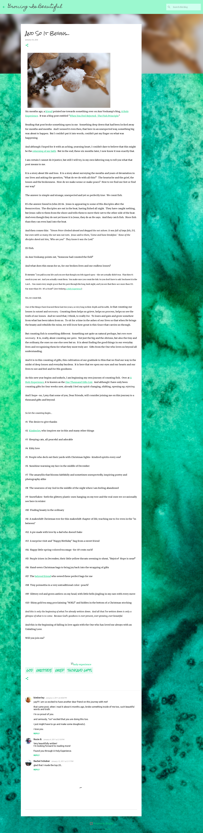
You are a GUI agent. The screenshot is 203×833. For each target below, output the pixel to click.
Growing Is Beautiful (35, 7)
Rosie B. (38, 739)
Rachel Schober (42, 761)
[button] (27, 45)
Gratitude (44, 670)
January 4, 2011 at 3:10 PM (53, 739)
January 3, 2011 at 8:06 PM (56, 698)
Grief (59, 670)
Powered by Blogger (103, 823)
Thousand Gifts (79, 670)
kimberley (39, 697)
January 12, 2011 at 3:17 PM (62, 761)
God (29, 670)
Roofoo (108, 829)
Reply (37, 733)
